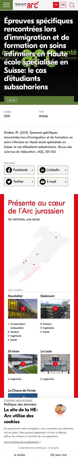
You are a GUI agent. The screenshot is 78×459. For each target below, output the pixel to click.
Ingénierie (15, 335)
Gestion (14, 331)
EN (63, 5)
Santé (13, 339)
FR (55, 5)
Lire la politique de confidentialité (21, 442)
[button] (6, 5)
